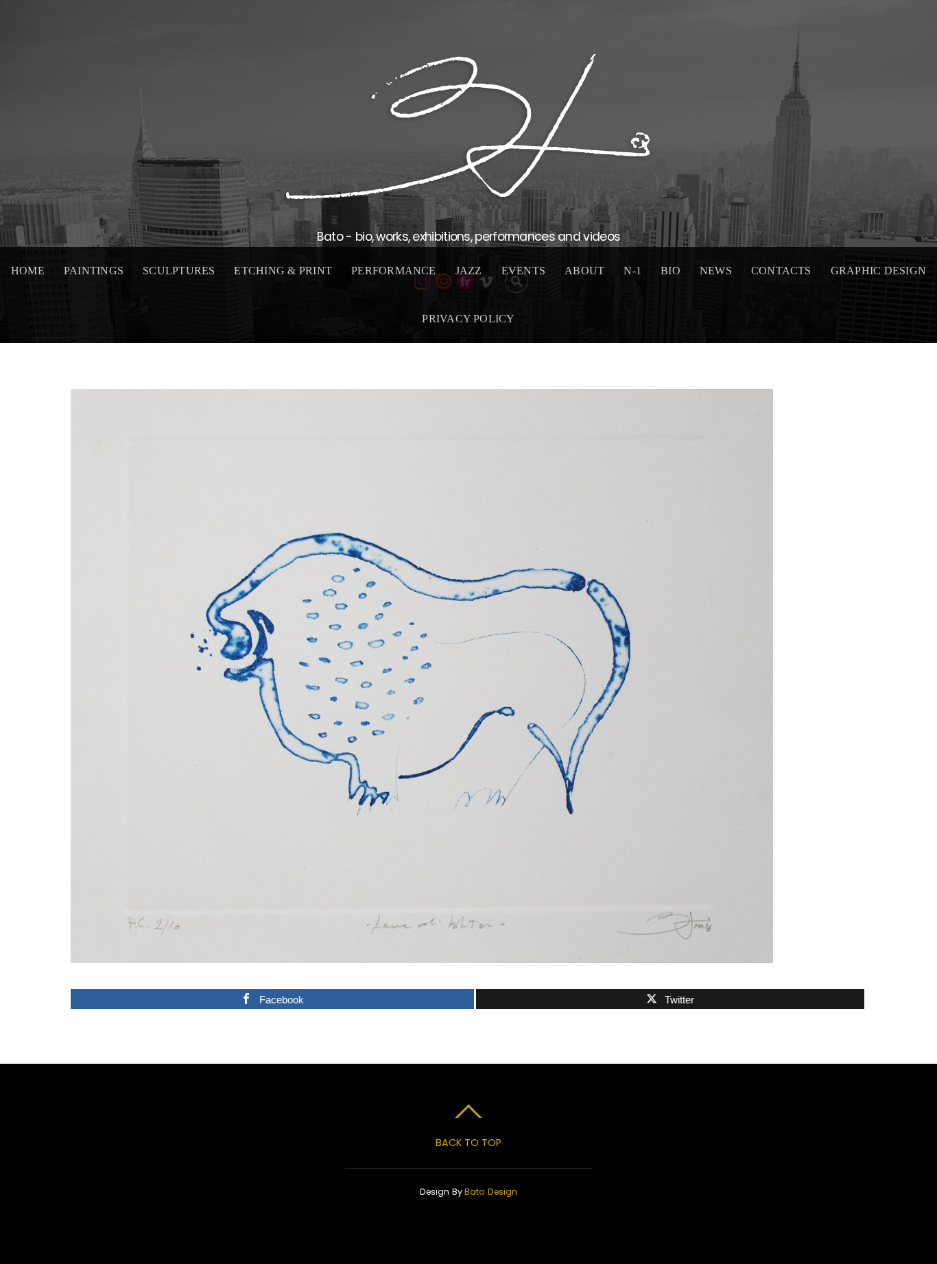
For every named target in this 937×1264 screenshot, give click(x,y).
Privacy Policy (468, 318)
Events (523, 270)
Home (28, 270)
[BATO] (468, 193)
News (716, 270)
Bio (670, 270)
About (584, 270)
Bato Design (490, 1191)
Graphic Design (878, 270)
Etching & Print (283, 270)
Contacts (781, 270)
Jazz (468, 270)
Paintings (93, 270)
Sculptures (179, 270)
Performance (393, 270)
